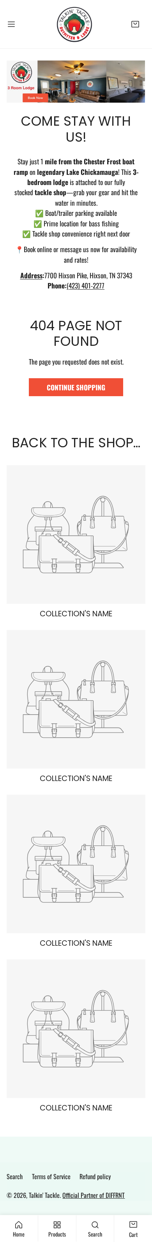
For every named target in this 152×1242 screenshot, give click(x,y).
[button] (135, 24)
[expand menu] (11, 24)
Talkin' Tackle (44, 1195)
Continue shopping (76, 387)
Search (15, 1176)
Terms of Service (51, 1176)
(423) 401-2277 (85, 285)
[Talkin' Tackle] (76, 24)
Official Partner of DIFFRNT (93, 1195)
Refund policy (95, 1176)
